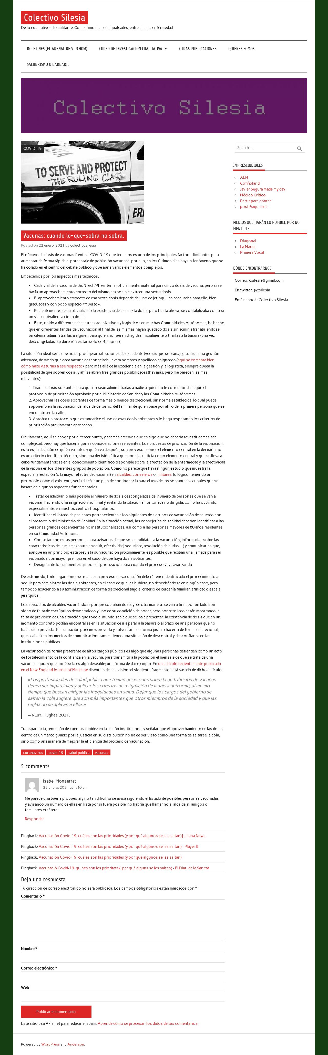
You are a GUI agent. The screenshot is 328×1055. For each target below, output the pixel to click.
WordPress (50, 1044)
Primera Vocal (252, 252)
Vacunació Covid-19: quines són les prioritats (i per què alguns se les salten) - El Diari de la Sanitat (124, 868)
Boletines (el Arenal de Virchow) (57, 48)
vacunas (101, 752)
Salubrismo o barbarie (48, 64)
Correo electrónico (39, 968)
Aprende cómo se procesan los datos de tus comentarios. (148, 1023)
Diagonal (248, 241)
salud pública (79, 752)
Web (25, 988)
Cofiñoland (250, 183)
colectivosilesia (83, 245)
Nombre (29, 949)
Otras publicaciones (197, 48)
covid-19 (55, 752)
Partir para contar (255, 201)
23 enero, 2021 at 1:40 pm (65, 787)
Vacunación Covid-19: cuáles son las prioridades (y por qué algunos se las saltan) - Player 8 (118, 846)
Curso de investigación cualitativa (130, 48)
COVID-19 (32, 148)
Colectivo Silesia (54, 17)
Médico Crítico (253, 195)
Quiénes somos (241, 48)
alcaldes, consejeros (134, 474)
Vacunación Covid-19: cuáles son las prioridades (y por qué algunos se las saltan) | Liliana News (122, 836)
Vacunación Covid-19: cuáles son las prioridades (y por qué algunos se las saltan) (110, 857)
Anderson (75, 1044)
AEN (244, 177)
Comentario (33, 896)
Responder (34, 819)
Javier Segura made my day (262, 189)
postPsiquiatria (254, 206)
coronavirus (33, 752)
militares (164, 474)
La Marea (247, 247)
